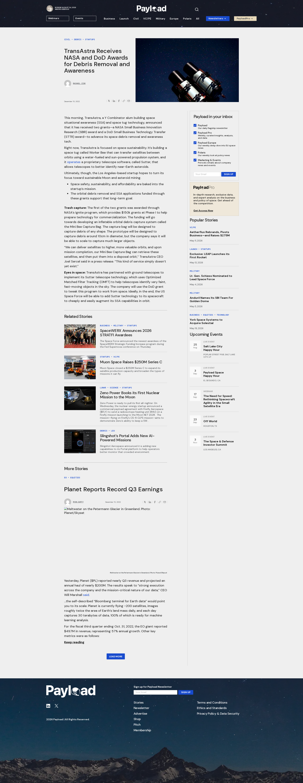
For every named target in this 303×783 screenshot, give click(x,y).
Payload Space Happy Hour (213, 374)
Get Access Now (203, 210)
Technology (223, 314)
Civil (136, 18)
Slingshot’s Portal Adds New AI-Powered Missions (127, 438)
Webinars (53, 18)
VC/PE (147, 18)
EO (65, 477)
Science (114, 387)
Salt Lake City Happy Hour (213, 348)
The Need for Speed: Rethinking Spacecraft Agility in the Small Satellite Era (219, 401)
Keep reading (74, 642)
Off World (210, 421)
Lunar (103, 387)
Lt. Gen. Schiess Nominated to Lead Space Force (211, 277)
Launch (124, 18)
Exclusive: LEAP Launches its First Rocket (210, 255)
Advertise (140, 714)
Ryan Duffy (78, 502)
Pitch (137, 725)
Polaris (187, 18)
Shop (137, 719)
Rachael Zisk (79, 83)
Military (160, 18)
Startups (90, 39)
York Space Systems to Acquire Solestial (206, 321)
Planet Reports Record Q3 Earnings (113, 489)
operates (73, 162)
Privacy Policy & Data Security (218, 714)
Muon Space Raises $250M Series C (131, 361)
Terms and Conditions (212, 703)
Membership (142, 730)
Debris (77, 39)
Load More (115, 656)
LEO (113, 430)
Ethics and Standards (212, 708)
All (197, 18)
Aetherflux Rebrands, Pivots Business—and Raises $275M (210, 233)
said (86, 595)
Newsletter (141, 708)
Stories (139, 703)
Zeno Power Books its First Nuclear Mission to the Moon (130, 395)
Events (79, 18)
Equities (75, 477)
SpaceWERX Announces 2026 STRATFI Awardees (126, 332)
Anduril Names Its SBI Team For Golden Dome (211, 299)
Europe (174, 18)
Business (109, 18)
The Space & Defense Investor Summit (218, 443)
